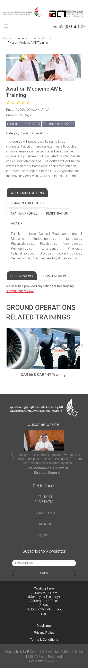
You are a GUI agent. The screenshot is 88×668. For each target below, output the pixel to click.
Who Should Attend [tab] (27, 193)
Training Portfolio (42, 38)
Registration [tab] (57, 213)
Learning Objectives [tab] (27, 203)
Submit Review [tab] (54, 276)
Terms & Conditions (44, 640)
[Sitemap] (66, 27)
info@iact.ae (44, 535)
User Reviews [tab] (21, 276)
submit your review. (20, 291)
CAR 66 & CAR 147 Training (43, 374)
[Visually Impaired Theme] (61, 27)
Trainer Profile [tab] (23, 213)
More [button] (15, 224)
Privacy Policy (44, 633)
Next (82, 344)
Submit (44, 572)
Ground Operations (41, 307)
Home (7, 38)
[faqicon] (82, 27)
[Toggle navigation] (6, 26)
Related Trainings (38, 317)
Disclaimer (44, 626)
